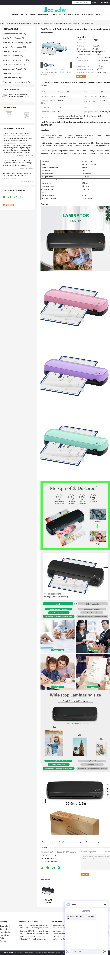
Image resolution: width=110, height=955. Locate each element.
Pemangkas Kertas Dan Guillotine (15, 82)
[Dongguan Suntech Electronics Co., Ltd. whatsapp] (11, 197)
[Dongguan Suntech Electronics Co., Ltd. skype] (22, 197)
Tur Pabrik (56, 14)
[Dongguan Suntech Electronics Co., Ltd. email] (5, 197)
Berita (98, 14)
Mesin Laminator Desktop (22, 23)
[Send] (104, 951)
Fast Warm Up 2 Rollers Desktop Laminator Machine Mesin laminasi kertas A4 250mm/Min (55, 72)
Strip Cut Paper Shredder (12, 38)
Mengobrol (80, 76)
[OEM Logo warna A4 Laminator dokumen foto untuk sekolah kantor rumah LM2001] (5, 95)
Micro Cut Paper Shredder (12, 47)
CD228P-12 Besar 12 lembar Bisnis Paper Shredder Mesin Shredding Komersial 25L (34, 927)
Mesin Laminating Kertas (71, 842)
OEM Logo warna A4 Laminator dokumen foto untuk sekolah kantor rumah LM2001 (19, 96)
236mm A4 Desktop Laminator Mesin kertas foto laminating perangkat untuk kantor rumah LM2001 (48, 901)
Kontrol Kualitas (71, 14)
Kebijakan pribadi (10, 953)
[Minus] (104, 904)
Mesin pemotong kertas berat (14, 60)
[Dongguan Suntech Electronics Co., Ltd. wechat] (16, 197)
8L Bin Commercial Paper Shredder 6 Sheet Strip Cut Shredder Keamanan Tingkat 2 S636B (33, 938)
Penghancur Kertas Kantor (13, 51)
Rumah (15, 14)
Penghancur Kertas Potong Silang (15, 43)
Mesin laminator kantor (11, 78)
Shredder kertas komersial (12, 34)
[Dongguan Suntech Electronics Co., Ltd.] (55, 9)
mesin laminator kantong (53, 842)
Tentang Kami (43, 14)
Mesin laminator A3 (10, 73)
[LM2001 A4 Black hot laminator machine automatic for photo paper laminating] (52, 49)
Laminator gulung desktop (90, 842)
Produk (24, 14)
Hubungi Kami (87, 14)
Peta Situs (3, 941)
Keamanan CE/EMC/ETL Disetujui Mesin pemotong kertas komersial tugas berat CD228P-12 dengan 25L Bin (34, 932)
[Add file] (67, 951)
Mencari (94, 2)
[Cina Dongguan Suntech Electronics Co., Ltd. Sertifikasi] (9, 115)
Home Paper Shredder (11, 56)
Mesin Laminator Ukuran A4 (13, 69)
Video (32, 14)
